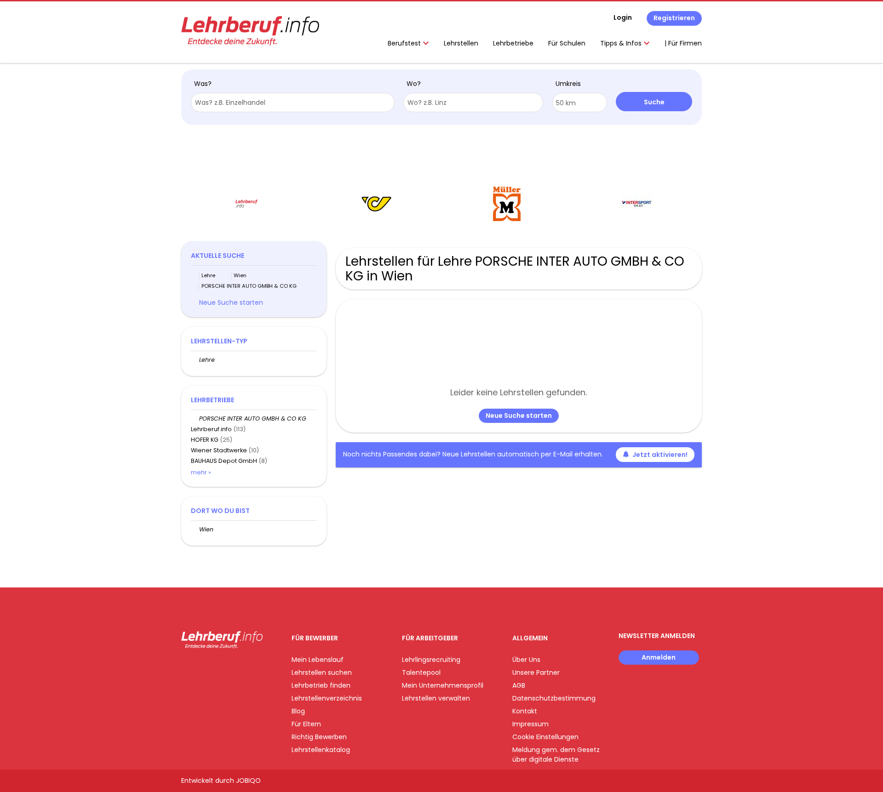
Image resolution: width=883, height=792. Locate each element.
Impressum (530, 724)
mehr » (201, 472)
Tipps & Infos (621, 43)
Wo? (414, 83)
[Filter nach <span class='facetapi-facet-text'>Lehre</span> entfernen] (195, 275)
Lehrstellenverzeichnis (327, 698)
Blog (298, 711)
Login (623, 17)
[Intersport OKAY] (636, 204)
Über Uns (526, 659)
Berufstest (405, 43)
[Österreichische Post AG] (376, 204)
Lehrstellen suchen (322, 672)
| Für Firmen (683, 43)
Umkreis (568, 83)
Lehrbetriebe (513, 43)
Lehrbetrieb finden (321, 685)
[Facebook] (188, 668)
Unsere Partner (536, 672)
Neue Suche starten (519, 415)
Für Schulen (566, 43)
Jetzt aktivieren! (660, 454)
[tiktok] (232, 668)
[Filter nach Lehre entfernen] (195, 360)
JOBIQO (248, 780)
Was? (203, 83)
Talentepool (421, 672)
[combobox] (293, 102)
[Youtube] (218, 668)
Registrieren (674, 18)
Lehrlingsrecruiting (431, 659)
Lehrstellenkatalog (321, 749)
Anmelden (659, 657)
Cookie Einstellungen (545, 736)
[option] (246, 204)
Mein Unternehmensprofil (442, 685)
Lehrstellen (461, 43)
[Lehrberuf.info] (250, 31)
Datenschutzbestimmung (554, 698)
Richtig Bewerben (319, 736)
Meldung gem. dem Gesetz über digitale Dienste (556, 754)
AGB (518, 685)
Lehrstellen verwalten (436, 698)
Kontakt (524, 711)
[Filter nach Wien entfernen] (195, 529)
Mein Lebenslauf (318, 659)
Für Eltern (306, 724)
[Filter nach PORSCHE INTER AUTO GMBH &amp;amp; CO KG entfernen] (195, 418)
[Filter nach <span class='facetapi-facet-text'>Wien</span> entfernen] (228, 275)
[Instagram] (203, 668)
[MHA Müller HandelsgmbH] (507, 204)
